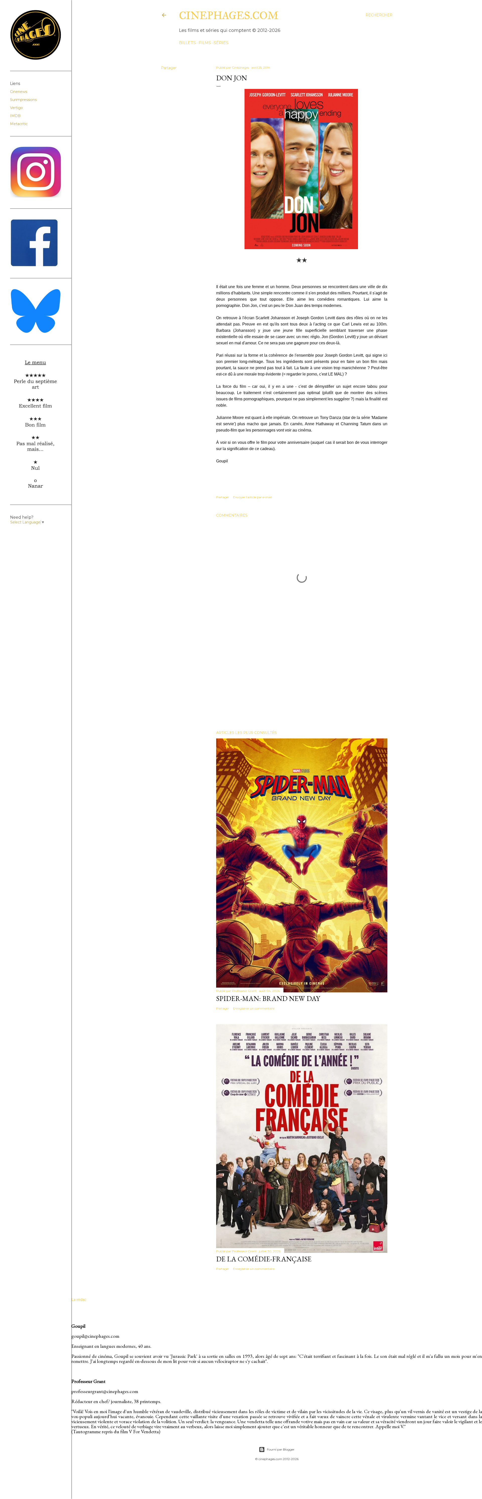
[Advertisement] (301, 683)
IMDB (15, 116)
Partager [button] (168, 68)
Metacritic (19, 124)
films (205, 42)
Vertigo (16, 107)
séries (221, 42)
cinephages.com (228, 15)
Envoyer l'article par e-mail (252, 497)
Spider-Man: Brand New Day (268, 998)
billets (187, 42)
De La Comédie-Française (264, 1258)
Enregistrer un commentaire (253, 1008)
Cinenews (18, 91)
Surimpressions (23, 99)
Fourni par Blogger (280, 1449)
